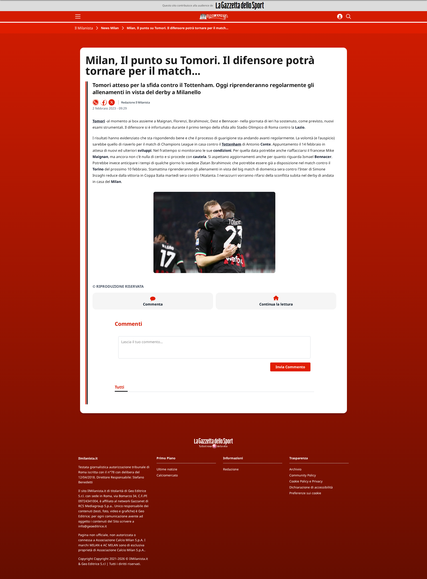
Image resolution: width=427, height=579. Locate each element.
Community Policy (302, 475)
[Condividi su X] (112, 102)
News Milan (110, 28)
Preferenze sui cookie (305, 493)
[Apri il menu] (78, 16)
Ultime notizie (167, 469)
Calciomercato (167, 475)
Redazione (231, 469)
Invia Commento (290, 366)
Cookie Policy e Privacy (305, 481)
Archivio (295, 469)
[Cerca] (349, 16)
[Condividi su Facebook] (104, 102)
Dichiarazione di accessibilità (311, 487)
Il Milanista (84, 28)
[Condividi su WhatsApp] (96, 102)
